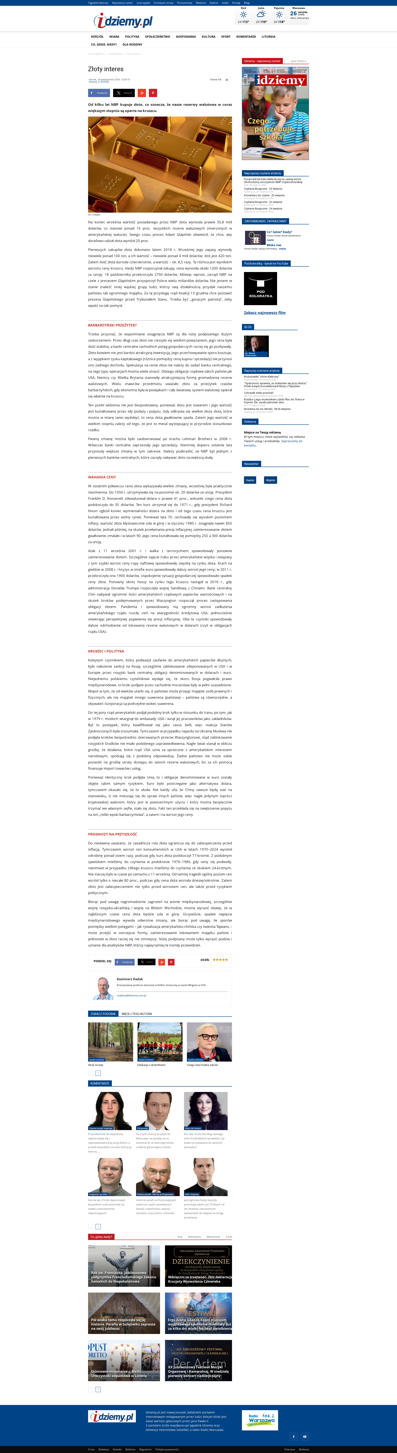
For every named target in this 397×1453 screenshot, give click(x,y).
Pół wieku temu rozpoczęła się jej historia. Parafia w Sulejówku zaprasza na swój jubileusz (123, 1324)
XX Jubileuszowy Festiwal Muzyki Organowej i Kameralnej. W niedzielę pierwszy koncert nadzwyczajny (198, 1371)
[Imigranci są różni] (110, 1177)
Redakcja (104, 1449)
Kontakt (117, 1449)
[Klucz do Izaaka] (206, 1111)
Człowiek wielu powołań (258, 392)
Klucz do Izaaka (193, 1128)
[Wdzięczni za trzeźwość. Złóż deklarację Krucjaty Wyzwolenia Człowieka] (201, 1266)
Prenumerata (184, 3)
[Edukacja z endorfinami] (160, 1042)
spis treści (298, 61)
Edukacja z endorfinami (151, 1065)
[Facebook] (293, 1437)
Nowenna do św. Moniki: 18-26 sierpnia (267, 408)
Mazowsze (213, 1236)
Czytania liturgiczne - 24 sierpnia (263, 208)
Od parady (142, 1128)
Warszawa (194, 1236)
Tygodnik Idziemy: (98, 3)
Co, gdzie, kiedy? (104, 44)
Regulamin (145, 1449)
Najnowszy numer (122, 3)
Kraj (180, 1236)
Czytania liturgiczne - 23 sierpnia (263, 188)
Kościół (97, 37)
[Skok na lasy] (110, 1042)
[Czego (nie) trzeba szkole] (209, 1042)
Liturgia (268, 37)
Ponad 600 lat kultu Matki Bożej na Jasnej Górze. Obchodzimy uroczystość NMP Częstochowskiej (273, 181)
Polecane (290, 1449)
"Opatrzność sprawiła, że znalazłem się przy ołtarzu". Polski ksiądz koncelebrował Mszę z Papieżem (276, 385)
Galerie (214, 3)
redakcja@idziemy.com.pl (131, 995)
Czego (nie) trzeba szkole (202, 1065)
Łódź (229, 1236)
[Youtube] (305, 1437)
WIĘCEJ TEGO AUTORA (137, 1014)
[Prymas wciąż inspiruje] (110, 1111)
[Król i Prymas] (206, 1177)
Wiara (114, 37)
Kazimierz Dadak (130, 979)
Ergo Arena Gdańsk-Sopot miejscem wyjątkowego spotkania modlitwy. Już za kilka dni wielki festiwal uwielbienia (200, 1324)
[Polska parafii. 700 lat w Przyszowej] (158, 1177)
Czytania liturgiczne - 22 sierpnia (263, 201)
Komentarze (246, 37)
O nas (91, 1449)
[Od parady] (158, 1111)
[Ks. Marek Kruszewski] (256, 350)
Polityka (132, 37)
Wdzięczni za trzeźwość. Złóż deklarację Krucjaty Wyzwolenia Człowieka (200, 1279)
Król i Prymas (191, 1194)
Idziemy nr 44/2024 (99, 81)
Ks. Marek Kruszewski (250, 354)
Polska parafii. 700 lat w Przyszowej (155, 1194)
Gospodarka (186, 37)
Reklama (201, 3)
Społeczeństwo (157, 37)
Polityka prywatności (167, 1449)
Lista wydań (143, 3)
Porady (236, 3)
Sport (226, 37)
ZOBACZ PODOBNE (103, 1014)
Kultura (208, 37)
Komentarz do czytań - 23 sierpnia (264, 195)
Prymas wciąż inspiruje (100, 1128)
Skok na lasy (95, 1065)
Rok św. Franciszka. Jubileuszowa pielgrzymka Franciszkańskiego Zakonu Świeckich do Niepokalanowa (123, 1277)
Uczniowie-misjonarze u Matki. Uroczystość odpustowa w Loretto (119, 1373)
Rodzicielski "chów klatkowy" (261, 376)
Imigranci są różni (98, 1194)
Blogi (247, 3)
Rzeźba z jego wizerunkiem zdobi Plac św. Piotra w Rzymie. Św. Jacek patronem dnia (274, 401)
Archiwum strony (163, 3)
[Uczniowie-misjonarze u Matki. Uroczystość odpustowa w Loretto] (124, 1360)
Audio (225, 3)
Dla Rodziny (132, 44)
